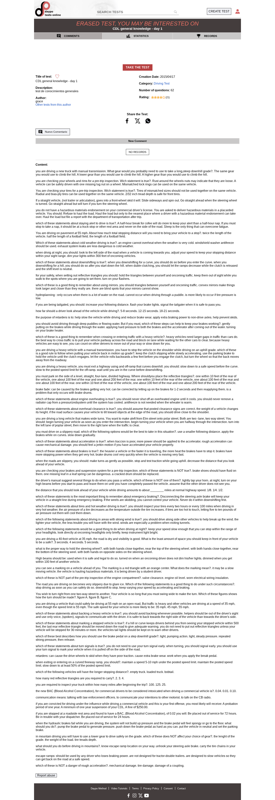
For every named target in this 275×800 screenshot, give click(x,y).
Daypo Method (98, 788)
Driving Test (161, 83)
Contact (181, 788)
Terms (135, 788)
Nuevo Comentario (56, 131)
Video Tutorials (119, 788)
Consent (168, 788)
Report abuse (46, 775)
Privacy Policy (151, 788)
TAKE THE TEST (137, 67)
